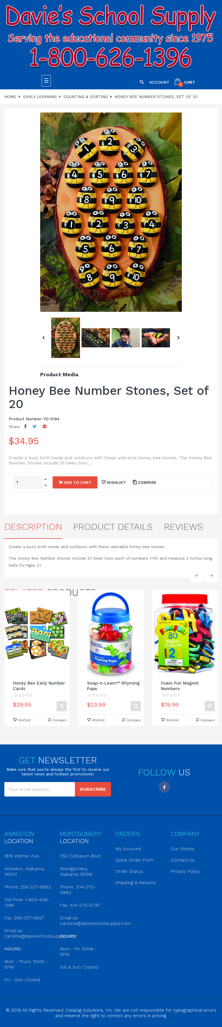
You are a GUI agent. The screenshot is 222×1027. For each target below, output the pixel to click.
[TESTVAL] (111, 37)
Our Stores (182, 848)
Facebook (164, 786)
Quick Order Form (134, 860)
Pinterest (44, 426)
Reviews (183, 526)
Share (25, 426)
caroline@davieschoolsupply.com (39, 936)
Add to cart (76, 482)
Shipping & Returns (135, 882)
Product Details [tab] (113, 526)
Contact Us (183, 860)
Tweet (34, 426)
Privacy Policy (185, 871)
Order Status (129, 871)
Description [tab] (33, 526)
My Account (128, 848)
